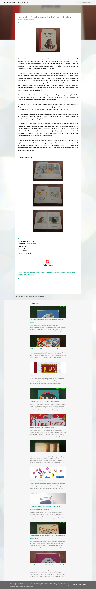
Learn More (77, 585)
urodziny (20, 274)
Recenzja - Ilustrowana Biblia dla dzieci (39, 375)
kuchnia (42, 272)
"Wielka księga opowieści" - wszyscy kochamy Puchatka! (44, 348)
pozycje (76, 75)
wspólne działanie (29, 274)
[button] (18, 22)
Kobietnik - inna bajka (16, 2)
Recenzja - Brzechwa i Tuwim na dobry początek (42, 427)
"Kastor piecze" (22, 239)
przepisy (57, 272)
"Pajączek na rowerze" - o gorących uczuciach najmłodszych (45, 401)
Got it (84, 585)
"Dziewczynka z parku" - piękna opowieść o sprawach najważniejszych (47, 453)
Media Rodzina (31, 243)
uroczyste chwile (71, 272)
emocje (20, 272)
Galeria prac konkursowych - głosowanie (40, 480)
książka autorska (34, 272)
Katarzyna (26, 272)
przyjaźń (63, 272)
